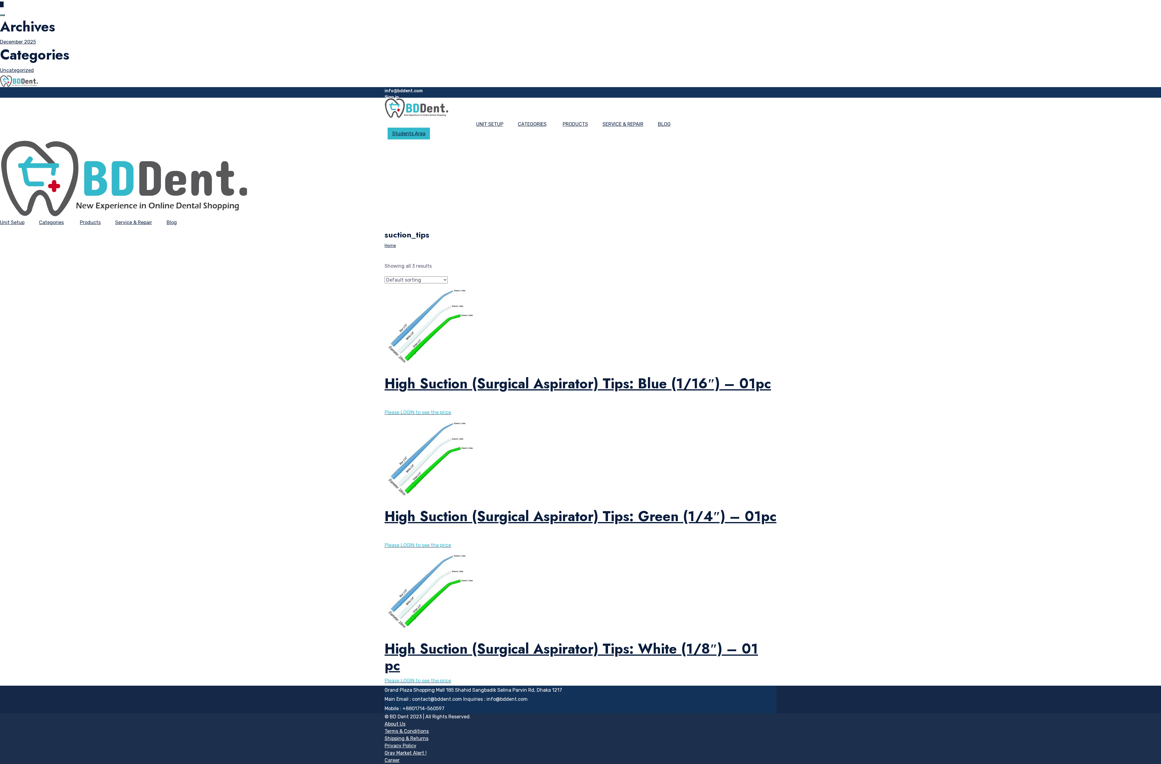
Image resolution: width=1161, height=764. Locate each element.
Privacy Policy (400, 746)
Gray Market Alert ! (406, 753)
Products (575, 124)
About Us (395, 724)
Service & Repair (623, 124)
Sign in (392, 97)
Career (392, 760)
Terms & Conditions (407, 731)
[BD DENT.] (19, 80)
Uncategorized (17, 70)
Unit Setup (489, 124)
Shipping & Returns (406, 738)
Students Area (408, 133)
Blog (664, 124)
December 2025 (18, 42)
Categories (532, 124)
